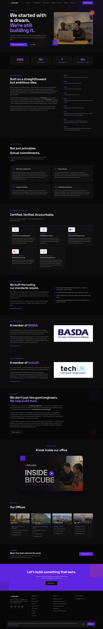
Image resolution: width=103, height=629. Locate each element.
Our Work (33, 44)
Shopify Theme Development (60, 603)
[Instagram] (11, 606)
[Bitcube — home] (14, 3)
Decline (83, 624)
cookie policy (15, 624)
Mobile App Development (59, 601)
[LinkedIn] (22, 606)
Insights (53, 2)
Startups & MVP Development (60, 610)
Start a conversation (18, 44)
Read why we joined (15, 345)
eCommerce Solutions (58, 606)
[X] (15, 606)
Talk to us (50, 583)
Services (28, 2)
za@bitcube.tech (38, 536)
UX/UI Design (56, 608)
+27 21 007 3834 (38, 534)
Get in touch (15, 432)
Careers (66, 2)
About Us (59, 2)
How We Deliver (37, 2)
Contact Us (72, 2)
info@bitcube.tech (80, 598)
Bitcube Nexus (35, 601)
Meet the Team (35, 606)
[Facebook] (18, 606)
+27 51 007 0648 (59, 531)
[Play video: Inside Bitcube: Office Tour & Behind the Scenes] (51, 473)
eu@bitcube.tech (80, 533)
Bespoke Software (57, 599)
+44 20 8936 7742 (17, 532)
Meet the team (85, 554)
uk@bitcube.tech (17, 534)
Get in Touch (88, 2)
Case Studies (46, 2)
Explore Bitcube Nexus (15, 308)
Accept (91, 624)
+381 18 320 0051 (80, 531)
